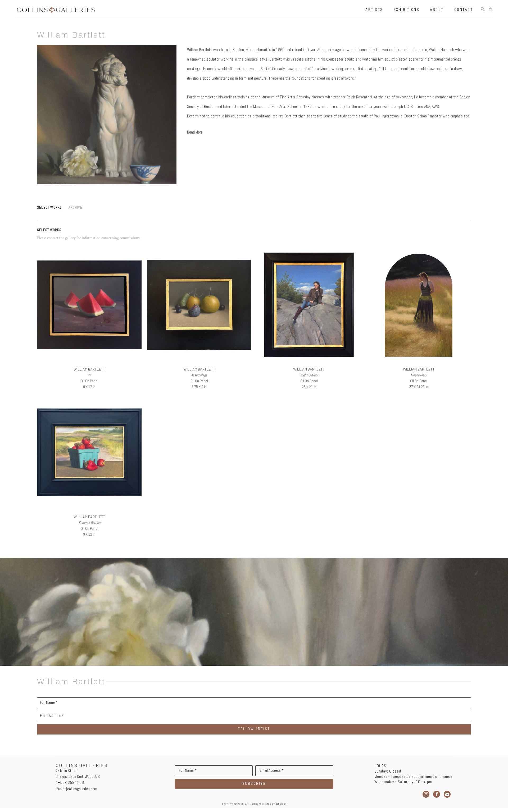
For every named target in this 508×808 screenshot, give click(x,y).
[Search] (483, 9)
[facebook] (436, 794)
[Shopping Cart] (490, 9)
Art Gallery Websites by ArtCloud (265, 804)
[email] (447, 794)
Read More (195, 132)
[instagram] (426, 794)
